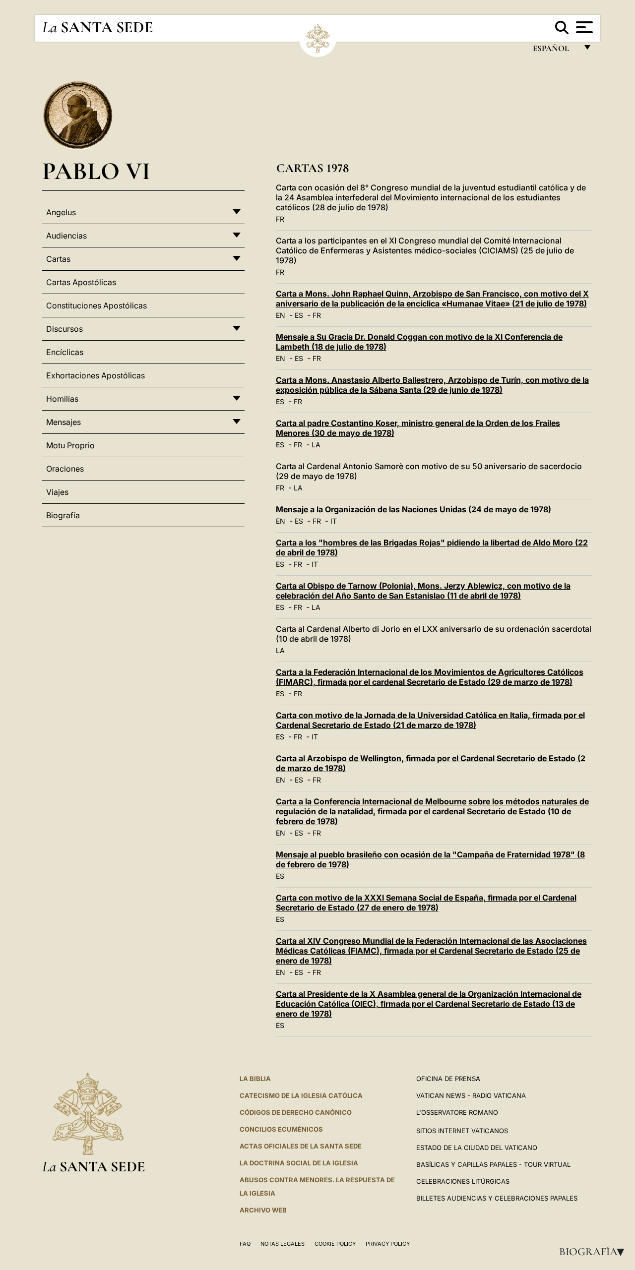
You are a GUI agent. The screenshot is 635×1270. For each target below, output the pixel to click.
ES (299, 315)
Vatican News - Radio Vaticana (471, 1095)
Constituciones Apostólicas (96, 305)
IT (333, 521)
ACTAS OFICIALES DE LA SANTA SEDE (301, 1146)
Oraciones (65, 469)
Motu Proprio (70, 445)
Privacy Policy (388, 1243)
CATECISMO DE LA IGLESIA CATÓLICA (301, 1095)
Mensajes (63, 422)
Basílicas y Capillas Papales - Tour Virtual (493, 1164)
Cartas (58, 259)
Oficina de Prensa (448, 1079)
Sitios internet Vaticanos (462, 1131)
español (555, 51)
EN (280, 315)
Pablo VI (96, 171)
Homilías (62, 399)
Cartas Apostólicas (81, 282)
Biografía (595, 1251)
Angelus (61, 212)
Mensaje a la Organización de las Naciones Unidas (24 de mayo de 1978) (413, 509)
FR (280, 219)
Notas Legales (282, 1243)
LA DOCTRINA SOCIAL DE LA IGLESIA (299, 1163)
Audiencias (66, 236)
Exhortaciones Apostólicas (95, 375)
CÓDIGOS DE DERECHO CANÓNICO (296, 1112)
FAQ (245, 1243)
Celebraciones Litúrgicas (462, 1181)
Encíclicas (64, 352)
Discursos (64, 329)
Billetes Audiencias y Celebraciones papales (496, 1198)
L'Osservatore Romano (457, 1112)
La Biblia (255, 1079)
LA (316, 444)
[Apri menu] (583, 27)
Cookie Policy (335, 1243)
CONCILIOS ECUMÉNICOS (281, 1129)
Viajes (57, 492)
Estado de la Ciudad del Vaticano (476, 1147)
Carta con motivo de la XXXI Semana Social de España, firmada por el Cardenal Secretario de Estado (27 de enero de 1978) (426, 902)
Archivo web (263, 1210)
